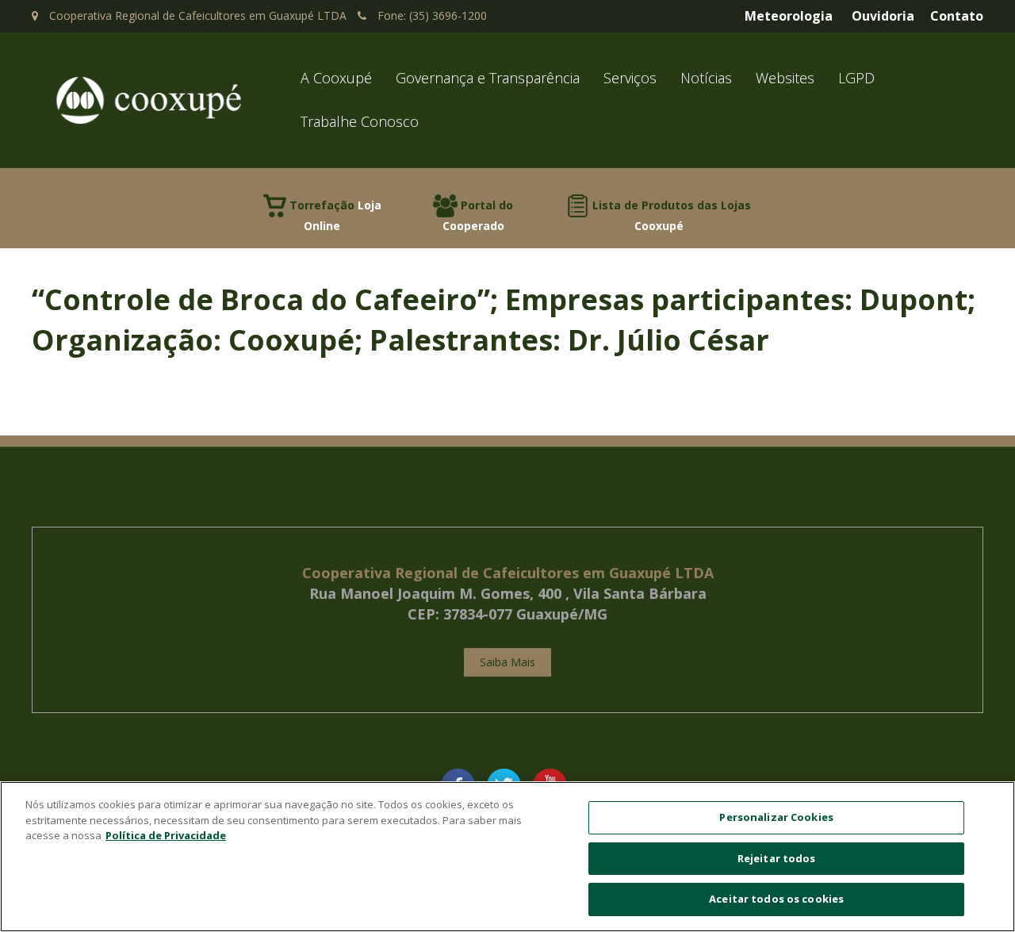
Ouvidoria (883, 16)
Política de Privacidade (165, 835)
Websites (785, 77)
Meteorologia (789, 16)
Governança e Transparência (488, 77)
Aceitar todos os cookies (776, 899)
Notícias (706, 77)
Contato (956, 16)
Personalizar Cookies (776, 817)
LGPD (856, 77)
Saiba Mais (507, 661)
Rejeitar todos (776, 858)
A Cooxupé (336, 77)
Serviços (630, 77)
